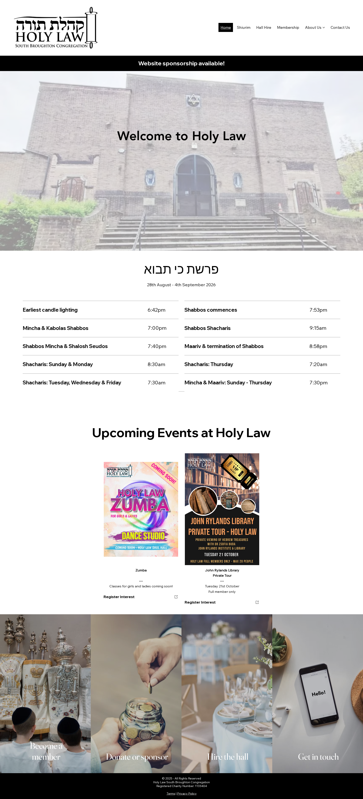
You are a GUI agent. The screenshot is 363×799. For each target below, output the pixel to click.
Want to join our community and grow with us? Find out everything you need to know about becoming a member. (45, 690)
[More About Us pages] (324, 27)
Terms (171, 793)
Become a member (46, 751)
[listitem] (45, 693)
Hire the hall (227, 756)
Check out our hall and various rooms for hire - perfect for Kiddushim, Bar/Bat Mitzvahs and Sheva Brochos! (227, 701)
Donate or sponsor (137, 756)
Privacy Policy (187, 793)
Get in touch (318, 756)
